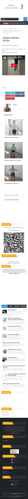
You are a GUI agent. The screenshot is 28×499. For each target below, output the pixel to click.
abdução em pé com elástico (12, 137)
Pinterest (11, 98)
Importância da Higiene (13, 334)
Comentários (6, 414)
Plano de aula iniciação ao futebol (11, 383)
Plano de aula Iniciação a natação (11, 342)
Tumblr (21, 95)
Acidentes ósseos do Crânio (14, 349)
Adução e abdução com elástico (13, 160)
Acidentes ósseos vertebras (14, 326)
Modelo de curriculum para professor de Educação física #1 (16, 318)
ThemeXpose (18, 496)
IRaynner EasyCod (6, 472)
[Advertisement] (15, 12)
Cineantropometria (12, 357)
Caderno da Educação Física (16, 493)
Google (11, 95)
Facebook (21, 92)
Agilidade (4, 23)
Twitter (11, 92)
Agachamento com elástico (12, 183)
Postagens (5, 412)
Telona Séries (5, 471)
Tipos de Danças (12, 310)
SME (3, 473)
